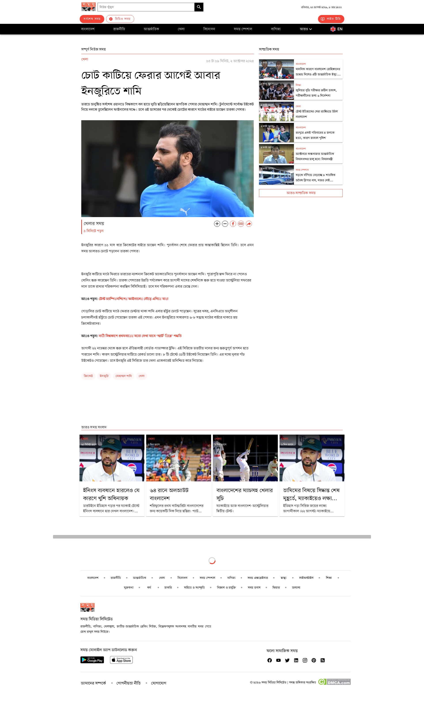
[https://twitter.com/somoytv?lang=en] (287, 660)
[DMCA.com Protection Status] (334, 684)
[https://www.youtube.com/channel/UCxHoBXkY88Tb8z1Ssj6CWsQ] (278, 660)
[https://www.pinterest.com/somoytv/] (314, 660)
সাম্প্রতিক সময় (269, 49)
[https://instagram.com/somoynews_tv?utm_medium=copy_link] (305, 660)
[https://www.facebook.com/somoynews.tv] (269, 660)
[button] (306, 29)
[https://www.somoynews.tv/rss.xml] (322, 660)
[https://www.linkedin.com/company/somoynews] (296, 660)
